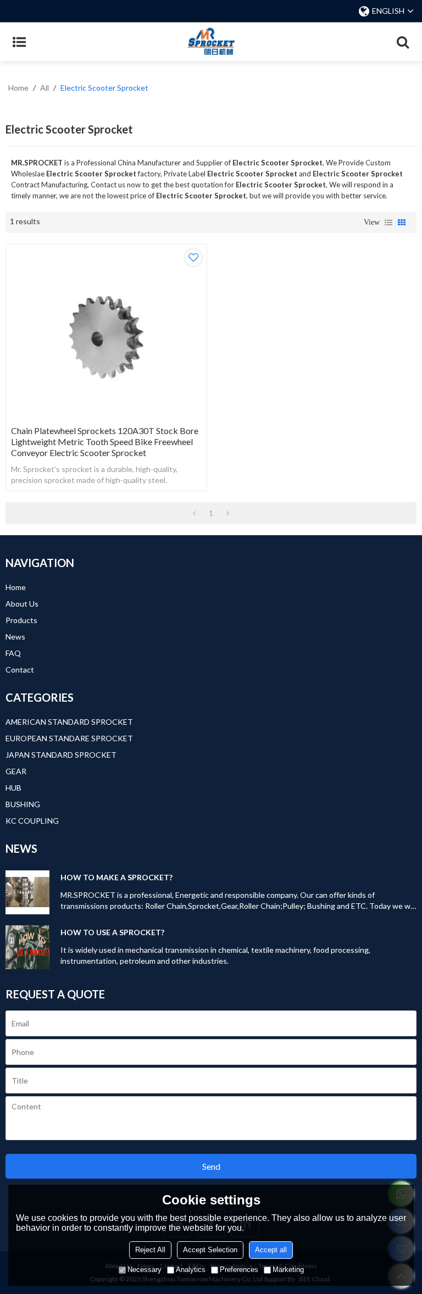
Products (21, 620)
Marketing (288, 1269)
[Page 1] (194, 513)
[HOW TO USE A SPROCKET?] (27, 947)
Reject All (150, 1250)
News (15, 636)
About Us (21, 603)
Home (18, 87)
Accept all (271, 1250)
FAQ (13, 653)
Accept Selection (210, 1250)
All (44, 87)
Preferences (239, 1269)
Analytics (191, 1269)
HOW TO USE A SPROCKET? (112, 932)
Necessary (144, 1269)
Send (211, 1166)
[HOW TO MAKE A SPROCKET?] (27, 892)
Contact (19, 669)
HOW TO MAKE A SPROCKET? (116, 877)
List (388, 222)
